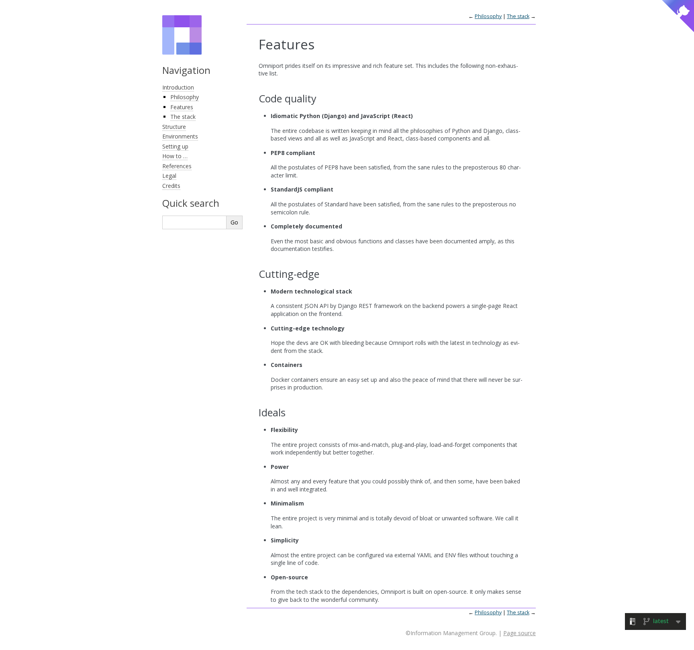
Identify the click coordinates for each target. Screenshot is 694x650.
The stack (183, 116)
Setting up (175, 146)
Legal (169, 175)
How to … (175, 156)
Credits (171, 185)
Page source (519, 633)
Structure (174, 126)
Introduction (178, 87)
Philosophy (184, 97)
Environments (180, 136)
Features (181, 107)
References (177, 166)
